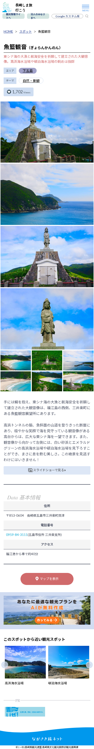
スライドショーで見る (48, 470)
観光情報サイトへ (13, 16)
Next (89, 664)
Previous (4, 664)
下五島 (28, 71)
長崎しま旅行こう (23, 7)
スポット (25, 31)
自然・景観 (31, 81)
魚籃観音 (44, 31)
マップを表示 (49, 579)
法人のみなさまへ (38, 16)
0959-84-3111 (17, 535)
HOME (8, 31)
